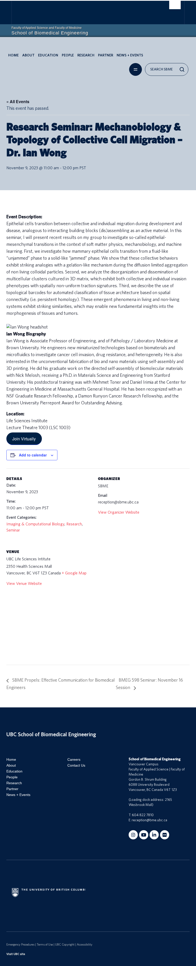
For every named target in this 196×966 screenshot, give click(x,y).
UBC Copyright (65, 944)
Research (85, 55)
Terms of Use (45, 944)
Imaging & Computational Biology (35, 524)
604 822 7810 (143, 815)
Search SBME (161, 69)
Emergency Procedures (20, 944)
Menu (135, 69)
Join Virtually (24, 438)
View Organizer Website (118, 512)
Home (13, 55)
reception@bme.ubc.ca (149, 820)
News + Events (130, 55)
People (68, 55)
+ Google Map (74, 573)
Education (48, 55)
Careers (73, 759)
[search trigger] (175, 6)
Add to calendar (33, 454)
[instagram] (133, 834)
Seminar (13, 530)
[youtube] (143, 834)
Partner (105, 55)
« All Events (17, 101)
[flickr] (164, 834)
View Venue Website (24, 584)
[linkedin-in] (154, 834)
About (28, 55)
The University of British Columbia (85, 10)
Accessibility (84, 944)
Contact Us (76, 765)
